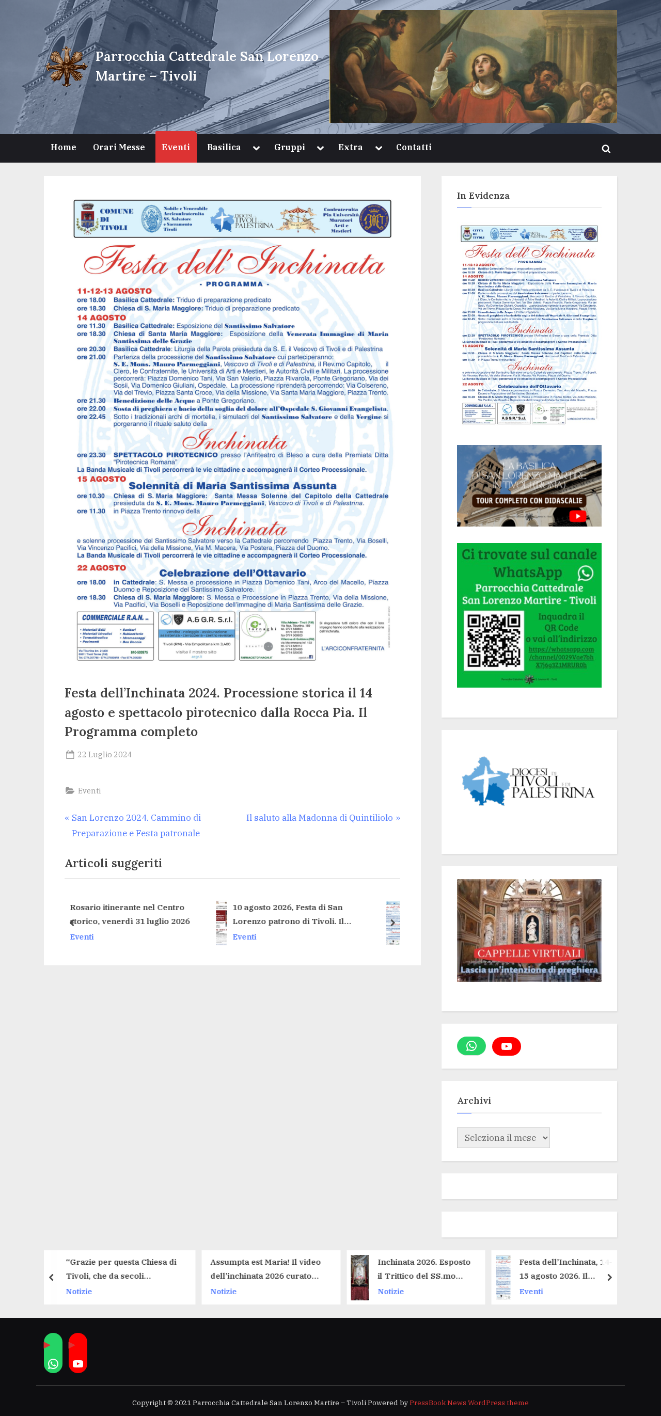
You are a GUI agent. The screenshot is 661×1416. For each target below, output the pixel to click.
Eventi (176, 146)
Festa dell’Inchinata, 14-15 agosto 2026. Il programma (331, 914)
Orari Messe (119, 146)
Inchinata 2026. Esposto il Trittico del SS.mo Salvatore (362, 1270)
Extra (350, 146)
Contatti (414, 146)
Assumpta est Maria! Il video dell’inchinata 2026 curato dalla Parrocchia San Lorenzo (203, 1270)
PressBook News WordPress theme (469, 1402)
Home (63, 146)
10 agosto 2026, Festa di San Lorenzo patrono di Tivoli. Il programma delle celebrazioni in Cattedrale (164, 915)
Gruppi (289, 146)
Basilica (224, 146)
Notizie (17, 1291)
